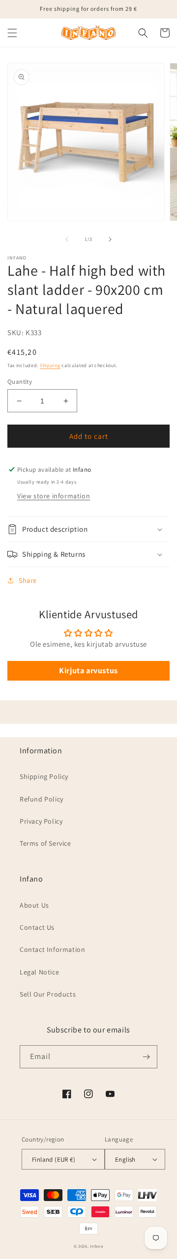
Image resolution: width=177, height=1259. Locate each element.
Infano (96, 1246)
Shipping (50, 365)
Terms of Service (45, 843)
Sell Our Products (48, 994)
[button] (12, 33)
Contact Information (52, 949)
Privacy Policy (41, 821)
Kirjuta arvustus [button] (88, 670)
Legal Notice (39, 972)
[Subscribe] (146, 1056)
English (125, 1159)
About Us (34, 905)
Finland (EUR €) (53, 1159)
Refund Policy (41, 799)
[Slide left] (67, 239)
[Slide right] (110, 239)
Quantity (19, 381)
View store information (53, 495)
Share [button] (28, 580)
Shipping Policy (44, 776)
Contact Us (37, 927)
